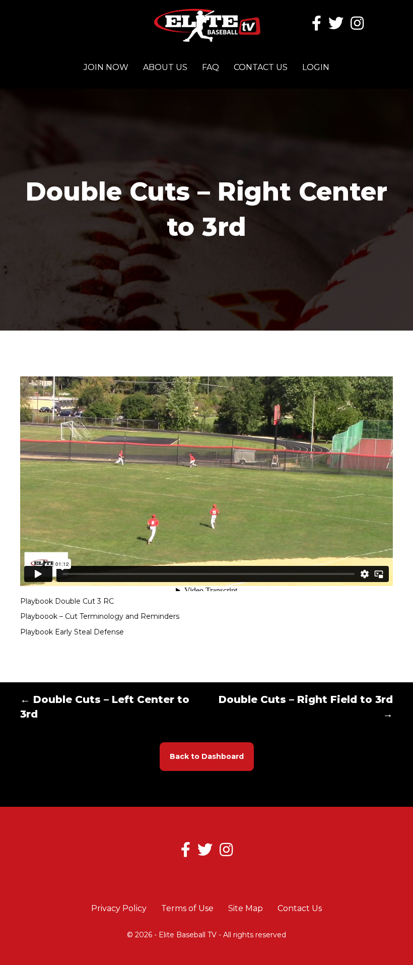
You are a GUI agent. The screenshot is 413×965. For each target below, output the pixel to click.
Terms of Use (187, 908)
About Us (165, 67)
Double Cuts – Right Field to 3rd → (306, 706)
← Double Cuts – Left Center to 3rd (104, 706)
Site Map (245, 908)
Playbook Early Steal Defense (72, 631)
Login (315, 67)
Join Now (106, 67)
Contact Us (261, 67)
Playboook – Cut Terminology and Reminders (99, 616)
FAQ (210, 67)
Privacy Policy (119, 908)
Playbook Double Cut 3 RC (67, 601)
